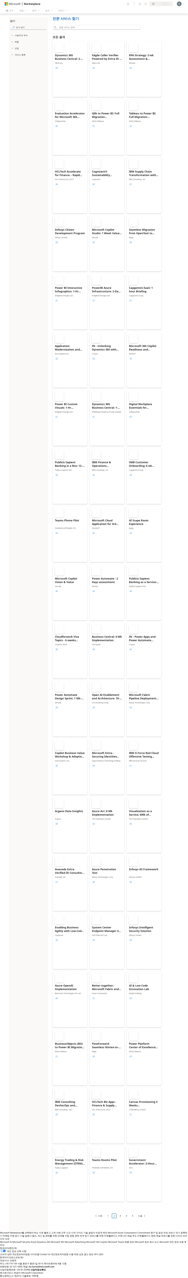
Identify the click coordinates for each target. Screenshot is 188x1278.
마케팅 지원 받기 (11, 1235)
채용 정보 (129, 1241)
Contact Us (45, 1254)
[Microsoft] (13, 4)
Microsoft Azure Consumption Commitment (129, 1232)
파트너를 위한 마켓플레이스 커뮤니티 (108, 1235)
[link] (70, 69)
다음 (140, 1215)
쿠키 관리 (98, 1254)
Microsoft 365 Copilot (96, 1241)
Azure (33, 1241)
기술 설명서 (89, 1232)
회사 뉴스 (154, 1241)
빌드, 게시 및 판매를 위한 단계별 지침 (50, 1235)
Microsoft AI (6, 1241)
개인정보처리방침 (59, 1254)
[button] (55, 27)
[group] (56, 68)
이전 (100, 1215)
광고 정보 (88, 1254)
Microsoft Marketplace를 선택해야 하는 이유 (21, 1232)
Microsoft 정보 (142, 1241)
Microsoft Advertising (75, 1241)
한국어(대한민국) (8, 1248)
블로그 (47, 1232)
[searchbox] (31, 27)
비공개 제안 (101, 1232)
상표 (81, 1254)
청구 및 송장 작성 (159, 1232)
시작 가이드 (77, 1232)
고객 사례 (56, 1232)
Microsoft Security (21, 1241)
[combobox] (97, 27)
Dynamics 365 (43, 1241)
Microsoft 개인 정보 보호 (172, 1241)
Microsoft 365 (57, 1241)
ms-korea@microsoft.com (41, 1266)
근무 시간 (66, 1232)
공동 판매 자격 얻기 (79, 1235)
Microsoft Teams (116, 1241)
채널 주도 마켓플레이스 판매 (141, 1235)
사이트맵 (34, 1254)
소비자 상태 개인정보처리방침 (15, 1254)
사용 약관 (73, 1254)
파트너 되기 (174, 1232)
